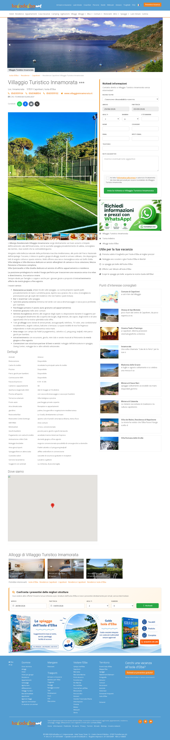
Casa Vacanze (44, 14)
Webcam (110, 5)
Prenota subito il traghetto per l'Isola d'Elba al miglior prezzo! (128, 254)
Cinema (76, 704)
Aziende (102, 688)
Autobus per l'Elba (54, 680)
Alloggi (24, 669)
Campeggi (25, 683)
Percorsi (96, 5)
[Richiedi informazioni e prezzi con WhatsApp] (130, 215)
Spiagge (102, 672)
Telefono (106, 144)
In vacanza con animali (30, 704)
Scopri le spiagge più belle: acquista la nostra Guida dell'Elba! (128, 274)
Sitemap (104, 726)
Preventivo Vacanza (152, 5)
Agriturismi (65, 14)
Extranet (102, 702)
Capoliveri (36, 75)
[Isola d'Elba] (27, 6)
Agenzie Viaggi (27, 699)
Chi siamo (75, 726)
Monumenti (77, 691)
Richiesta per (108, 95)
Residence (19, 14)
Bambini (125, 114)
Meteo (75, 707)
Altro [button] (115, 14)
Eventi (103, 5)
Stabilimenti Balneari (106, 675)
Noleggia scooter (54, 688)
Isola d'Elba (13, 75)
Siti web (96, 726)
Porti (49, 696)
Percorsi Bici (77, 694)
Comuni (102, 683)
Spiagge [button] (124, 14)
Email (105, 134)
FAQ (133, 5)
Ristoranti (108, 14)
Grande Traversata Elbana (82, 699)
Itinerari (76, 696)
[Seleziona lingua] (138, 5)
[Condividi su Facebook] (25, 103)
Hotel (11, 14)
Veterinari (103, 691)
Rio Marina (77, 683)
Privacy (83, 726)
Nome (105, 124)
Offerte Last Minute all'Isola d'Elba (116, 269)
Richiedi (148, 605)
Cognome (136, 124)
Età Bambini (146, 114)
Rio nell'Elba (77, 685)
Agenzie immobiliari (29, 702)
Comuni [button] (97, 14)
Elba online (51, 701)
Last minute (77, 5)
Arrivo (105, 105)
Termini (90, 726)
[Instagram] (145, 722)
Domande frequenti (106, 694)
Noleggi (50, 685)
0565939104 (17, 93)
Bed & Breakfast (27, 694)
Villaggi (74, 14)
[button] (10, 45)
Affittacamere (26, 688)
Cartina (145, 14)
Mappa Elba (103, 669)
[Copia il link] (37, 103)
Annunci (119, 5)
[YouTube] (151, 722)
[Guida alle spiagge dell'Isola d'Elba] (85, 633)
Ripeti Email (137, 134)
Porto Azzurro (78, 677)
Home (50, 726)
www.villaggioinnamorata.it (78, 93)
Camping (55, 14)
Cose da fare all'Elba (80, 688)
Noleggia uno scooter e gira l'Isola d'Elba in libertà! (124, 259)
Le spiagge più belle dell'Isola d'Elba (117, 264)
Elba (11, 662)
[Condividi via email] (31, 103)
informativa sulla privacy (126, 178)
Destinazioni (52, 693)
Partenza (136, 105)
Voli (49, 699)
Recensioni (103, 685)
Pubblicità (67, 726)
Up (11, 665)
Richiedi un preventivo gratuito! (140, 673)
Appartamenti (31, 14)
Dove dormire (27, 666)
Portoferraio (77, 680)
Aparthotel (25, 696)
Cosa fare (87, 5)
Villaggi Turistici (27, 691)
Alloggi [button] (81, 14)
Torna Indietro (108, 238)
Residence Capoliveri (48, 582)
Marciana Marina (79, 675)
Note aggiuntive (109, 154)
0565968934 (35, 93)
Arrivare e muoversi (63, 5)
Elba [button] (89, 14)
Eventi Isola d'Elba (105, 666)
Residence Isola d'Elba (96, 582)
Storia (75, 712)
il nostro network (114, 726)
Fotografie (103, 677)
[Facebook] (140, 722)
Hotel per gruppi (27, 675)
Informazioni (78, 702)
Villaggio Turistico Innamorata (115, 233)
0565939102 (52, 93)
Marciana (76, 672)
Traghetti (127, 5)
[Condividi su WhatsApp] (19, 103)
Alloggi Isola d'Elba (110, 243)
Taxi (49, 690)
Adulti (105, 114)
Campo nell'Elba (79, 666)
